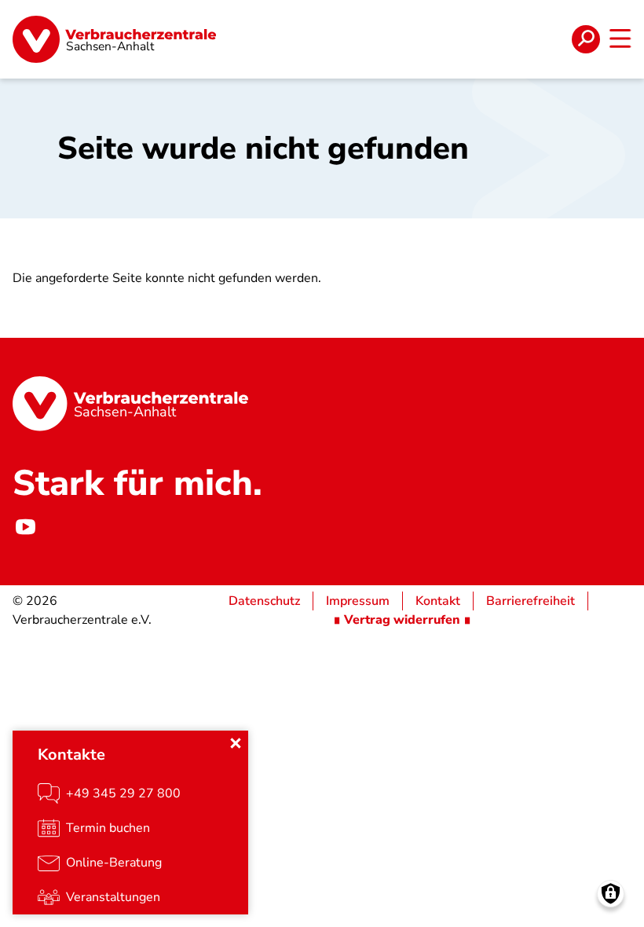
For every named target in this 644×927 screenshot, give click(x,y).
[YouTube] (25, 527)
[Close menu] (235, 743)
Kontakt (437, 601)
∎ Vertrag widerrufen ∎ (402, 619)
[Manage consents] (610, 893)
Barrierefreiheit (530, 601)
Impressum (358, 601)
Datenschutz (264, 601)
